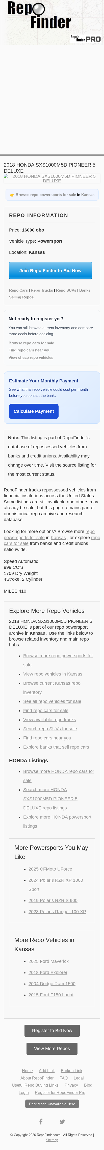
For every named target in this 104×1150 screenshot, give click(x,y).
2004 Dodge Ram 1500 (52, 983)
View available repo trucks (49, 719)
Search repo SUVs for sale (50, 728)
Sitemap (52, 1140)
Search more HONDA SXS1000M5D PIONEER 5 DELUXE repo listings (50, 798)
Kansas (87, 194)
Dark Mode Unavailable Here (52, 1104)
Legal (79, 1078)
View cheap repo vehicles (31, 357)
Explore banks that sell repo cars (56, 747)
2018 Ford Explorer (48, 972)
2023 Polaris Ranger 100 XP (57, 911)
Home (27, 1071)
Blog (88, 1085)
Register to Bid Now (52, 1030)
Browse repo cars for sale (31, 343)
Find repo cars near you (29, 350)
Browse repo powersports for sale (46, 194)
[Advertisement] (52, 99)
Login (24, 1092)
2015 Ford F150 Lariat (51, 994)
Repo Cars (18, 290)
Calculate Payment (34, 411)
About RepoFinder (37, 1078)
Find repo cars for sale (45, 710)
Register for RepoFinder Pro (60, 1092)
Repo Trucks (42, 290)
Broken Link (71, 1071)
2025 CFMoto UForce (50, 869)
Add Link (47, 1071)
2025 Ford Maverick (49, 961)
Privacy (71, 1085)
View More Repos (52, 1048)
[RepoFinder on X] (62, 1122)
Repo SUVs (66, 290)
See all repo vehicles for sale (52, 701)
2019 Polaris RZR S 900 (53, 900)
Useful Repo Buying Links (35, 1085)
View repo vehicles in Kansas (52, 674)
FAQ (64, 1078)
